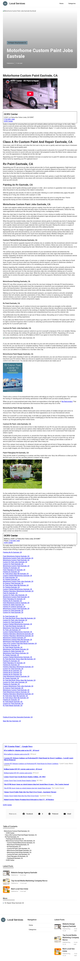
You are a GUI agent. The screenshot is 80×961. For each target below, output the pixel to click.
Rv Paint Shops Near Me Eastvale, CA (15, 574)
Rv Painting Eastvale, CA (11, 579)
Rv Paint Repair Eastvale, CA (12, 647)
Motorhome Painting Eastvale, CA (14, 638)
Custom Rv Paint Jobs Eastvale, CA (15, 562)
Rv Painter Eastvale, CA (11, 655)
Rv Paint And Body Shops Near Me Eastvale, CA (19, 618)
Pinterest (55, 814)
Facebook (29, 814)
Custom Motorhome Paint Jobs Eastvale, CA (18, 686)
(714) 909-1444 (9, 119)
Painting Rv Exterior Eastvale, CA (14, 607)
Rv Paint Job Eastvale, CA (11, 630)
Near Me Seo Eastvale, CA (12, 721)
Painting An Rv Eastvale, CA (12, 552)
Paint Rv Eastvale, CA (10, 593)
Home (61, 3)
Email (69, 814)
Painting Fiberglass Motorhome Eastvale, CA (18, 591)
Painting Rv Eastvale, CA (11, 568)
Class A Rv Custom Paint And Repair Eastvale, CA (20, 643)
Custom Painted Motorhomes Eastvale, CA (17, 576)
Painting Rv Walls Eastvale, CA (13, 605)
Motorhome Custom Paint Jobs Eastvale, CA (18, 558)
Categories (72, 3)
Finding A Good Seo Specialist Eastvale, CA (17, 717)
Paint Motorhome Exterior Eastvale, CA (16, 556)
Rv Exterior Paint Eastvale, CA (13, 583)
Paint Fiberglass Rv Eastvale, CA (14, 570)
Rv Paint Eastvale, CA (10, 577)
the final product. (67, 401)
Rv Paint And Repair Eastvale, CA (14, 626)
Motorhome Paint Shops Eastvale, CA (15, 653)
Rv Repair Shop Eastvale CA (17, 43)
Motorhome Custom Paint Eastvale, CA (16, 560)
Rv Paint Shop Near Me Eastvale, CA (15, 696)
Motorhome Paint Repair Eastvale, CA (15, 628)
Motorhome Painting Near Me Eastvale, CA (17, 640)
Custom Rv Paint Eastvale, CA (13, 564)
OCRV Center (8, 121)
